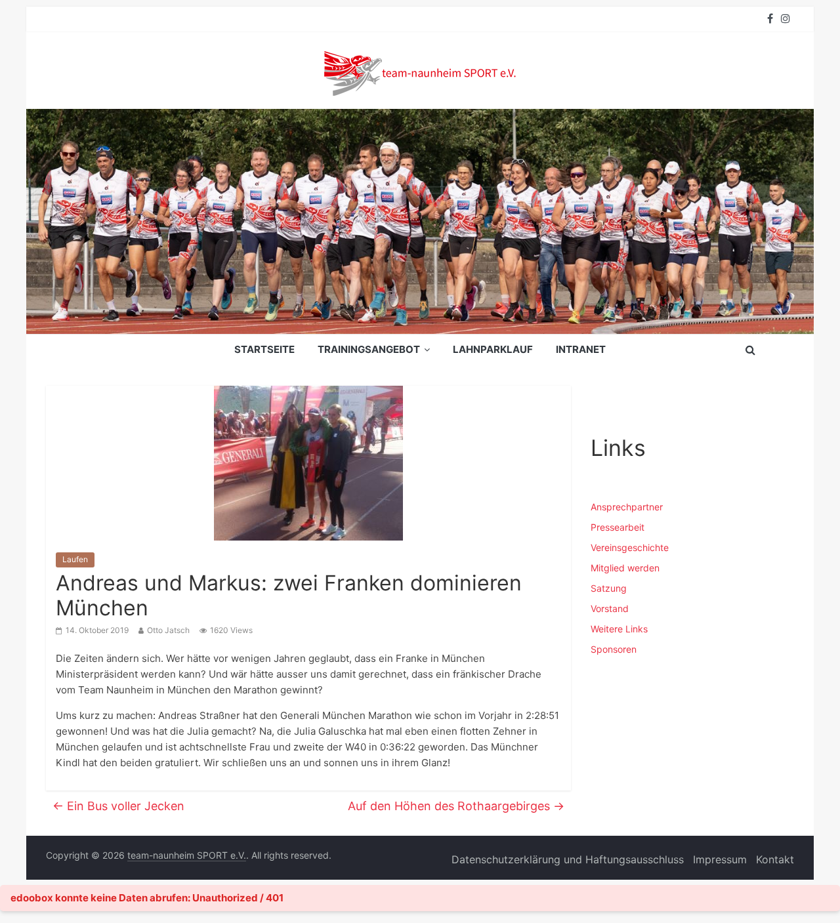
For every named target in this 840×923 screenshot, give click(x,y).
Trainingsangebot (369, 349)
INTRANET (581, 349)
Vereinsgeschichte (630, 547)
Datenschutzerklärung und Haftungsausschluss (568, 859)
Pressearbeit (617, 527)
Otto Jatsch (168, 630)
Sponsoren (614, 649)
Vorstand (610, 608)
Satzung (609, 588)
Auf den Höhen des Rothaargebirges (456, 806)
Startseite (264, 349)
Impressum (720, 859)
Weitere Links (619, 628)
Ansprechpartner (627, 506)
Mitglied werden (625, 567)
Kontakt (775, 859)
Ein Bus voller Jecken (118, 806)
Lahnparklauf (493, 349)
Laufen (75, 559)
